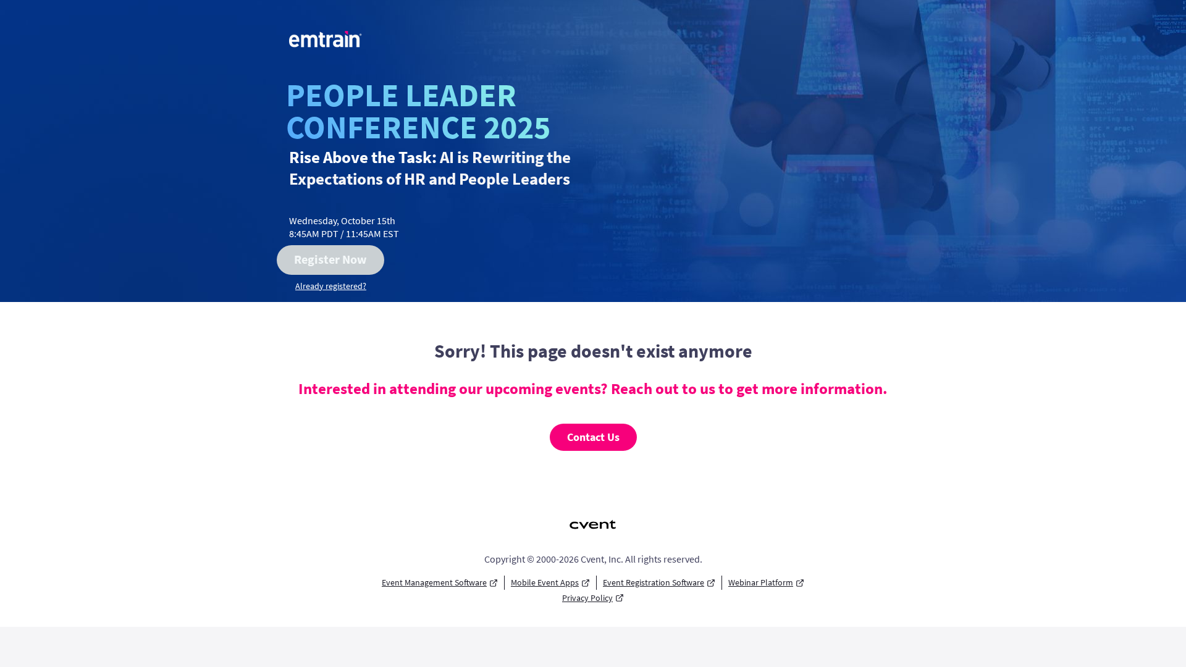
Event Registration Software (653, 582)
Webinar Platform (760, 582)
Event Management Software (434, 582)
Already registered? (330, 286)
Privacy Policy (587, 597)
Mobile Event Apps (545, 582)
